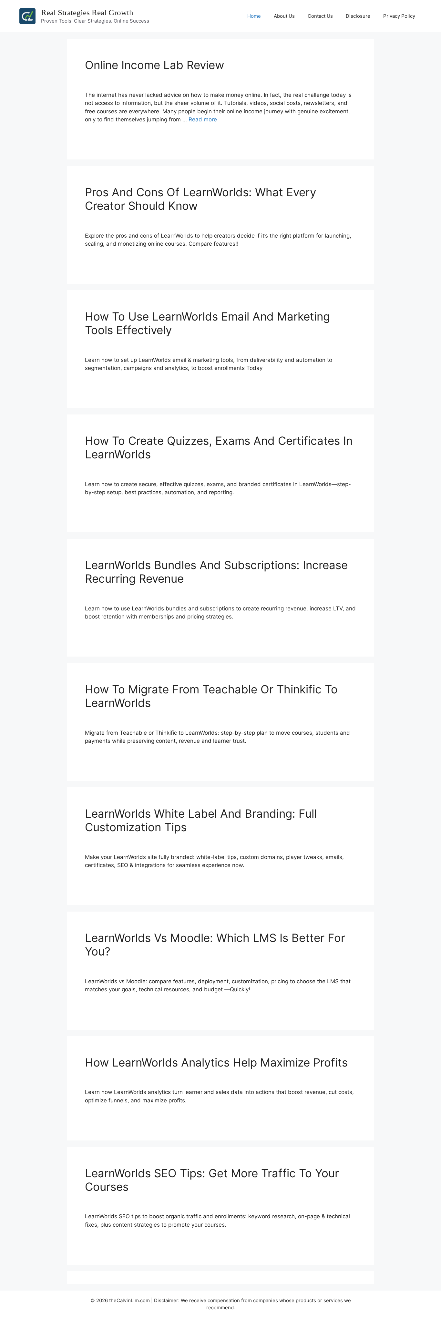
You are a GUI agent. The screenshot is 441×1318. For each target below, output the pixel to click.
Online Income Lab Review (154, 65)
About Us (284, 16)
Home (254, 16)
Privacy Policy (399, 16)
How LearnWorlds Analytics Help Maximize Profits (216, 1062)
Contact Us (320, 16)
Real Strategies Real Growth (87, 12)
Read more (203, 119)
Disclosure (358, 16)
